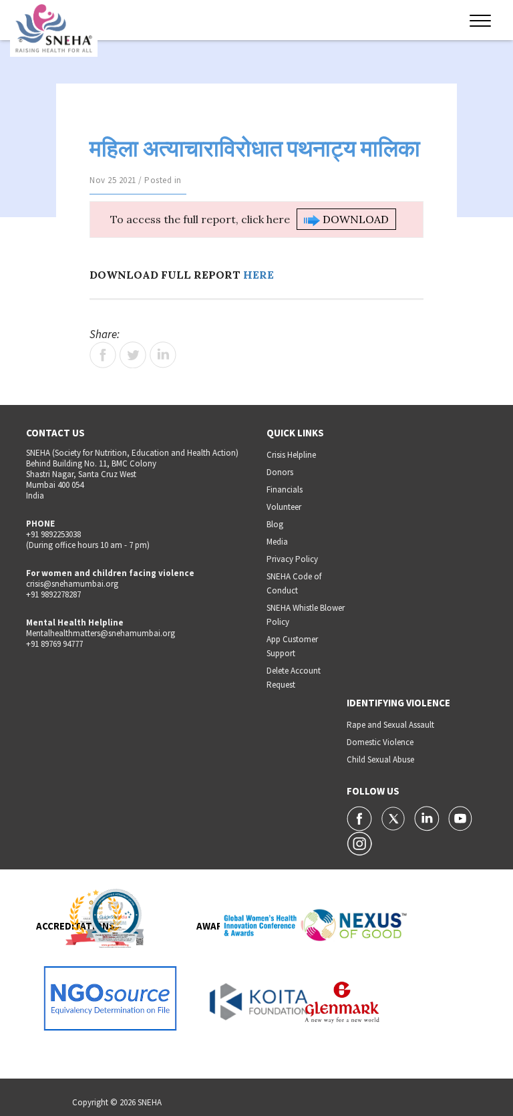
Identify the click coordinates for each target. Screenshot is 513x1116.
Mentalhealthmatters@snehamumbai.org (100, 633)
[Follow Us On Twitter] (394, 817)
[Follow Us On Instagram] (359, 843)
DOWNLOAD (354, 219)
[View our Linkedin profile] (428, 817)
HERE (258, 274)
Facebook (103, 354)
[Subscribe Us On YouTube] (460, 817)
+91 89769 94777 (54, 644)
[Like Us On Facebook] (360, 817)
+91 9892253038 (53, 534)
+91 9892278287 (53, 594)
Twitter (133, 354)
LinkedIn (163, 354)
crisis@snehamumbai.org (72, 583)
